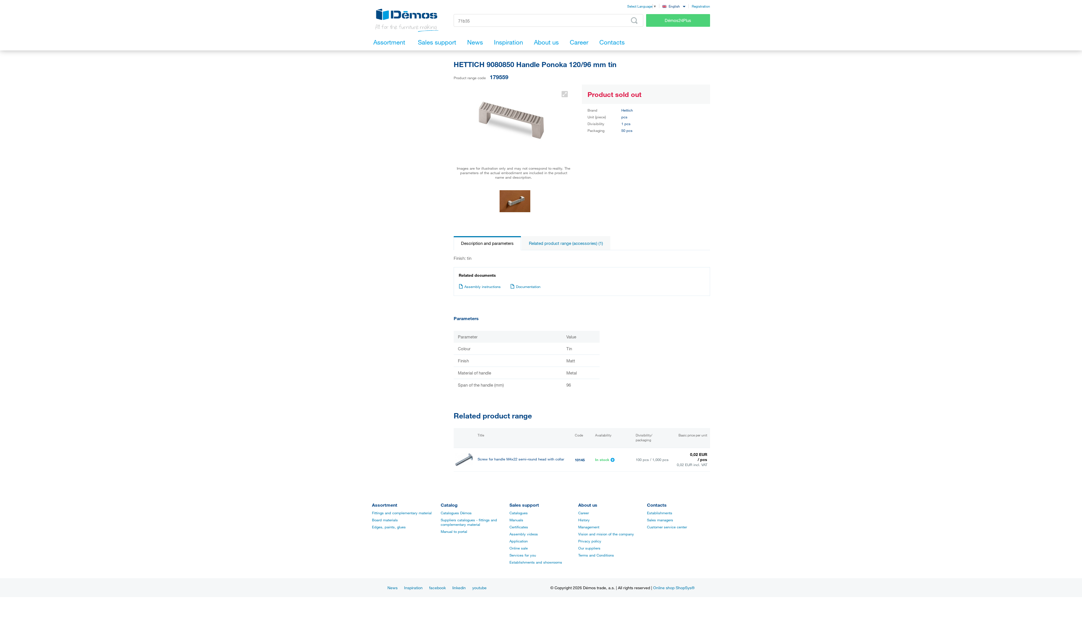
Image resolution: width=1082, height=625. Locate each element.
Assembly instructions (482, 286)
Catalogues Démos (456, 513)
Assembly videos (523, 534)
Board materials (385, 520)
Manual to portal (454, 531)
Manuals (516, 520)
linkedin (459, 587)
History (584, 520)
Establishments (659, 513)
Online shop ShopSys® (674, 587)
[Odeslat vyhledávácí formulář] (634, 20)
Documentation (528, 286)
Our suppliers (589, 548)
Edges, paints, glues (389, 527)
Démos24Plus (678, 20)
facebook (437, 587)
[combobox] (673, 6)
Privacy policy (589, 541)
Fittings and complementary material (402, 513)
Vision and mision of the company (606, 534)
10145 (580, 460)
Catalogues (518, 513)
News (392, 587)
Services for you (522, 555)
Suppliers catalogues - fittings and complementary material (469, 522)
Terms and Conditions (596, 555)
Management (588, 527)
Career (583, 513)
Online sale (518, 548)
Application (518, 541)
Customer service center (667, 527)
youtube (479, 587)
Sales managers (660, 520)
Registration (701, 6)
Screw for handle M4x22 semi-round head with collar (521, 459)
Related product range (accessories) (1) (566, 243)
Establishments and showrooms (535, 562)
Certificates (518, 527)
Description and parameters (487, 243)
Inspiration (413, 587)
